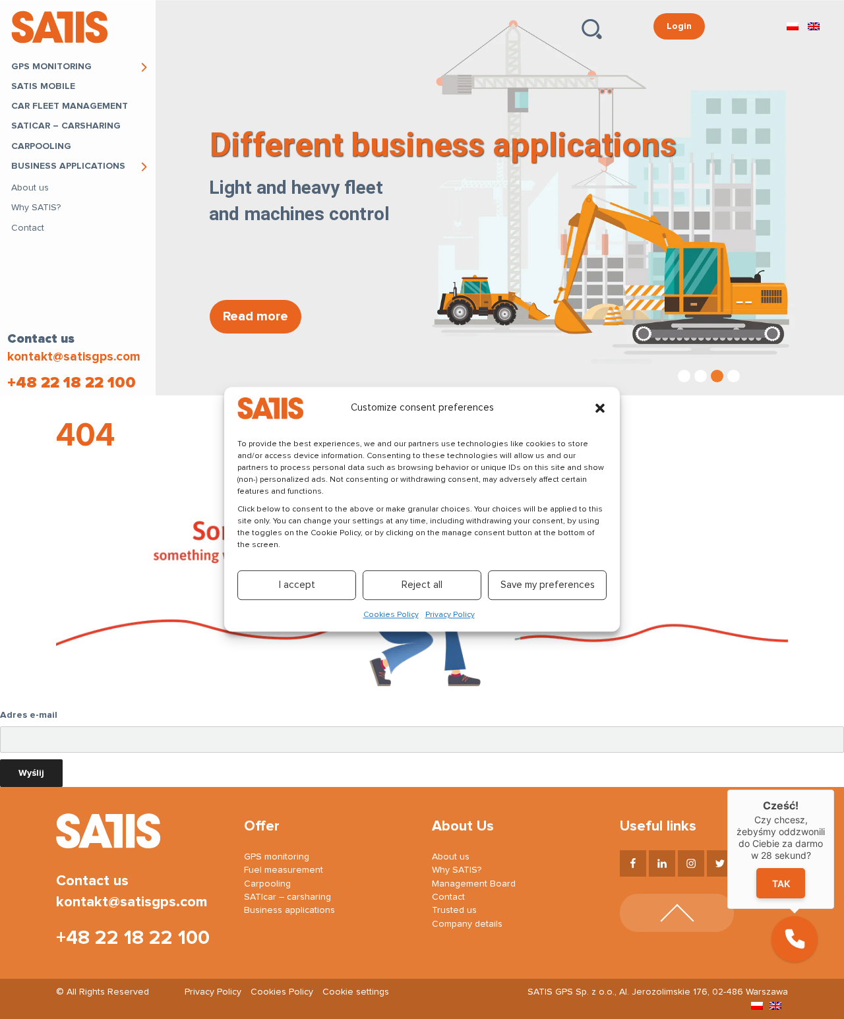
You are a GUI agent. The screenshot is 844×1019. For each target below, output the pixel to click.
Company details (467, 924)
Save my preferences (547, 585)
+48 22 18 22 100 (71, 383)
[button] (600, 408)
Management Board (474, 883)
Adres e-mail (28, 715)
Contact (27, 228)
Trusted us (454, 910)
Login (679, 26)
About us (30, 187)
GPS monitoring (51, 66)
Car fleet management (69, 106)
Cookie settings (355, 992)
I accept (297, 585)
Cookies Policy (391, 616)
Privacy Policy (450, 616)
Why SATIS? (36, 207)
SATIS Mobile (43, 86)
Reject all (422, 585)
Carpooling (41, 146)
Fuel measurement (283, 870)
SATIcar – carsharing (66, 126)
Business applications (68, 166)
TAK (781, 883)
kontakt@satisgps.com (73, 357)
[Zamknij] (834, 790)
